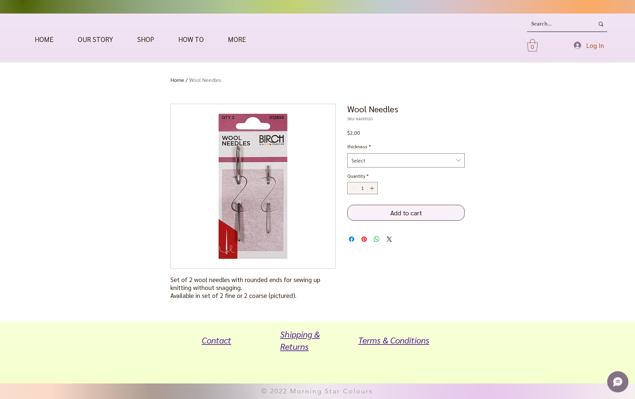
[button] (145, 39)
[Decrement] (352, 188)
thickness (359, 146)
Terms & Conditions (393, 339)
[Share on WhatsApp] (377, 239)
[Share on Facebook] (352, 239)
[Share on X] (389, 239)
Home (177, 79)
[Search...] (601, 24)
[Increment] (372, 188)
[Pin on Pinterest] (364, 239)
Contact (216, 339)
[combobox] (406, 160)
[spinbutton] (362, 188)
